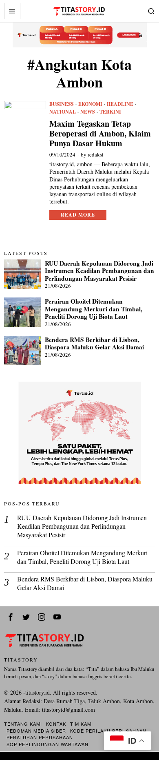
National (62, 112)
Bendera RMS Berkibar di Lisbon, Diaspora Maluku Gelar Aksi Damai (94, 343)
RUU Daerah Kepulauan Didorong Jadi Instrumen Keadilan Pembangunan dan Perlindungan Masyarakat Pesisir (99, 270)
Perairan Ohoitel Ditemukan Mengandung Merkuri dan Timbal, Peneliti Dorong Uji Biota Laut (93, 308)
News (87, 112)
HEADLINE (120, 104)
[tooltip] (10, 617)
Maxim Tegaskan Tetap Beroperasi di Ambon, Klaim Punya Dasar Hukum (100, 133)
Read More (78, 214)
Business (61, 104)
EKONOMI (90, 104)
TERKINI (110, 112)
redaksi (96, 154)
